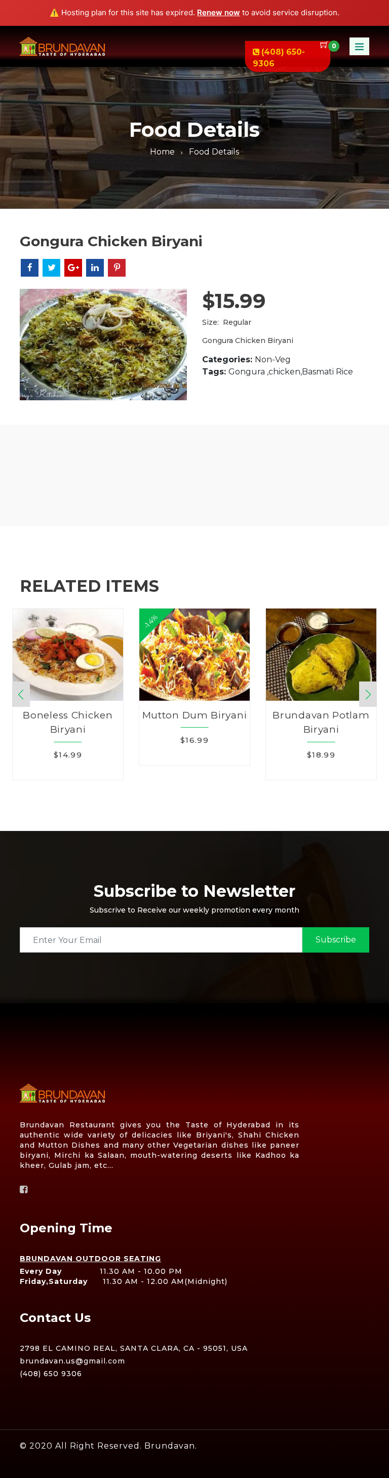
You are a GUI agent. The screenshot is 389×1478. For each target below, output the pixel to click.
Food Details (214, 152)
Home (162, 152)
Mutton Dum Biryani (194, 715)
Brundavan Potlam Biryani (321, 722)
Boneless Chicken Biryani (67, 722)
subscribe (336, 939)
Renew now (218, 12)
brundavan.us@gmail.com (72, 1361)
